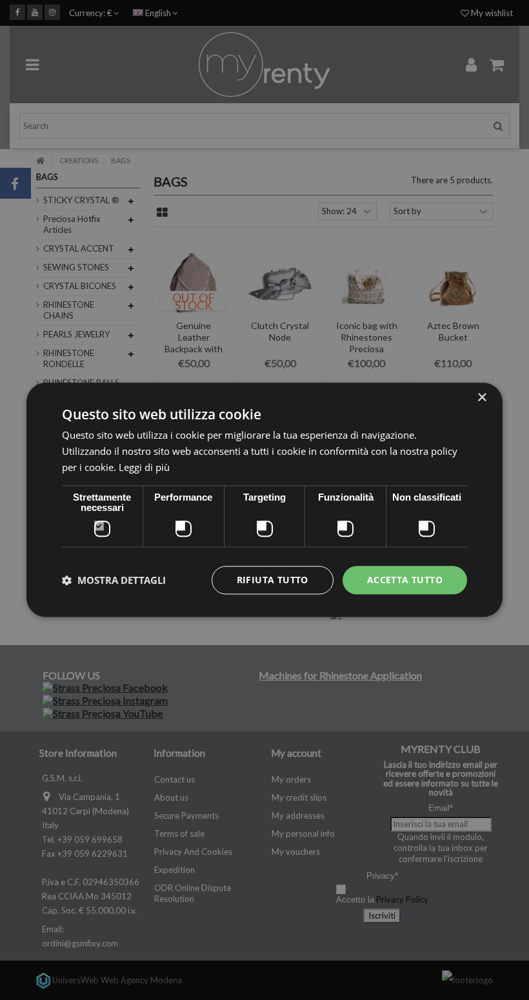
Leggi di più (144, 467)
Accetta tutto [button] (405, 580)
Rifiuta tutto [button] (272, 580)
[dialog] (264, 500)
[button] (114, 580)
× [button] (481, 398)
